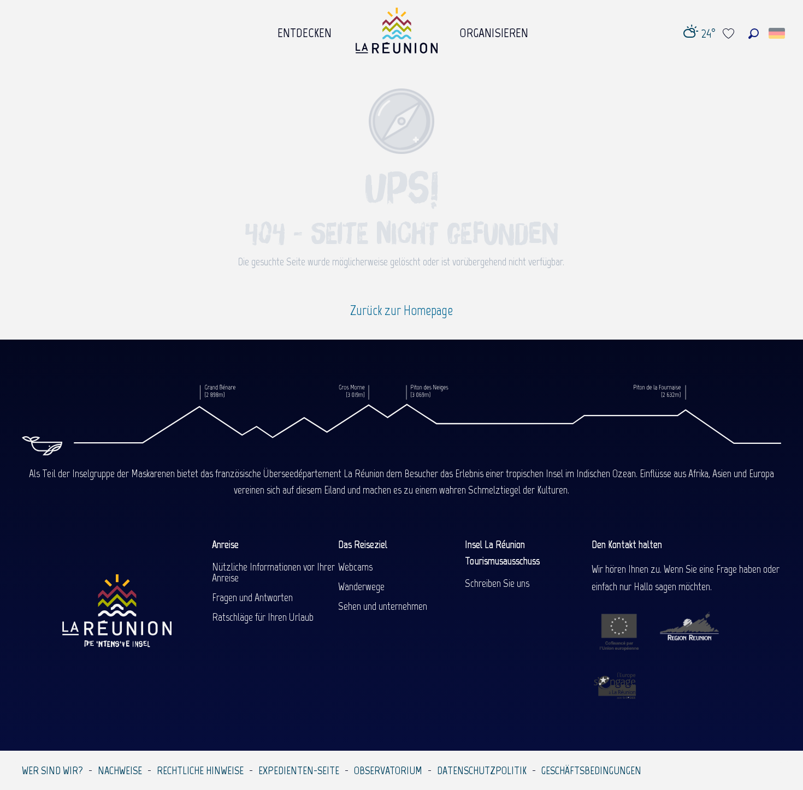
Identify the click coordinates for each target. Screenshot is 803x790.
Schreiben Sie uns (497, 583)
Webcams (355, 566)
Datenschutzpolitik (482, 770)
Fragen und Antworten (252, 597)
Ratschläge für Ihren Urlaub (263, 616)
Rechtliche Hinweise (200, 770)
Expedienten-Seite (298, 770)
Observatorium (388, 770)
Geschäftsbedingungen (591, 770)
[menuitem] (305, 30)
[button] (753, 33)
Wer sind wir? (52, 770)
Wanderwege (361, 586)
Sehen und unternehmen (382, 606)
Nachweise (120, 770)
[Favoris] (730, 33)
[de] (777, 33)
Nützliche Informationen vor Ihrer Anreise (273, 572)
